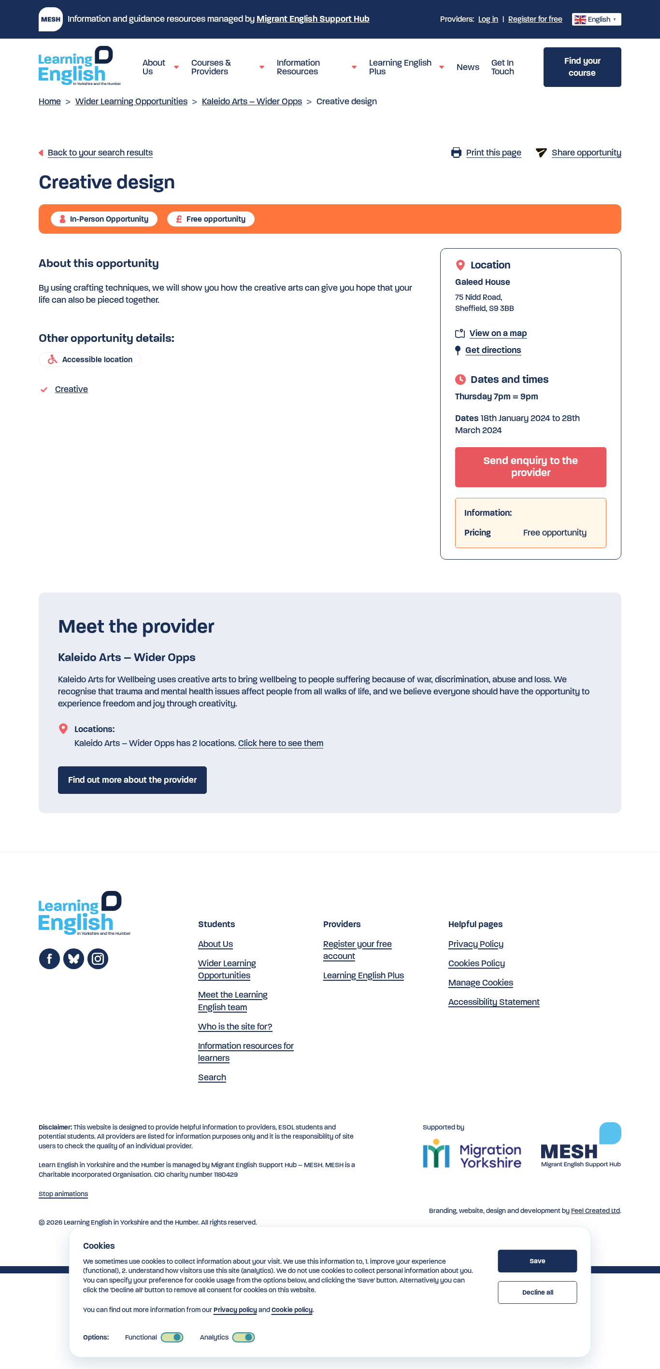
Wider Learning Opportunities (131, 101)
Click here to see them (280, 743)
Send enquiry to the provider (530, 466)
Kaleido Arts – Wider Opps (252, 101)
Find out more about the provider (132, 780)
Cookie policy (292, 1310)
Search (212, 1077)
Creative (71, 389)
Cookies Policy (476, 963)
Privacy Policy (475, 944)
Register (535, 19)
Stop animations (63, 1194)
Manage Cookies (480, 982)
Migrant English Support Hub (313, 19)
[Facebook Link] (49, 966)
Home (50, 101)
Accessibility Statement (494, 1002)
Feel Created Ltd (595, 1211)
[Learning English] (80, 67)
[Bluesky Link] (74, 966)
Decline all (537, 1292)
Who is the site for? (235, 1026)
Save (537, 1261)
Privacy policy (235, 1310)
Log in (488, 19)
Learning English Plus (363, 975)
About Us (215, 944)
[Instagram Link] (98, 966)
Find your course (582, 67)
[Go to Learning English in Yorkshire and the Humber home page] (84, 914)
